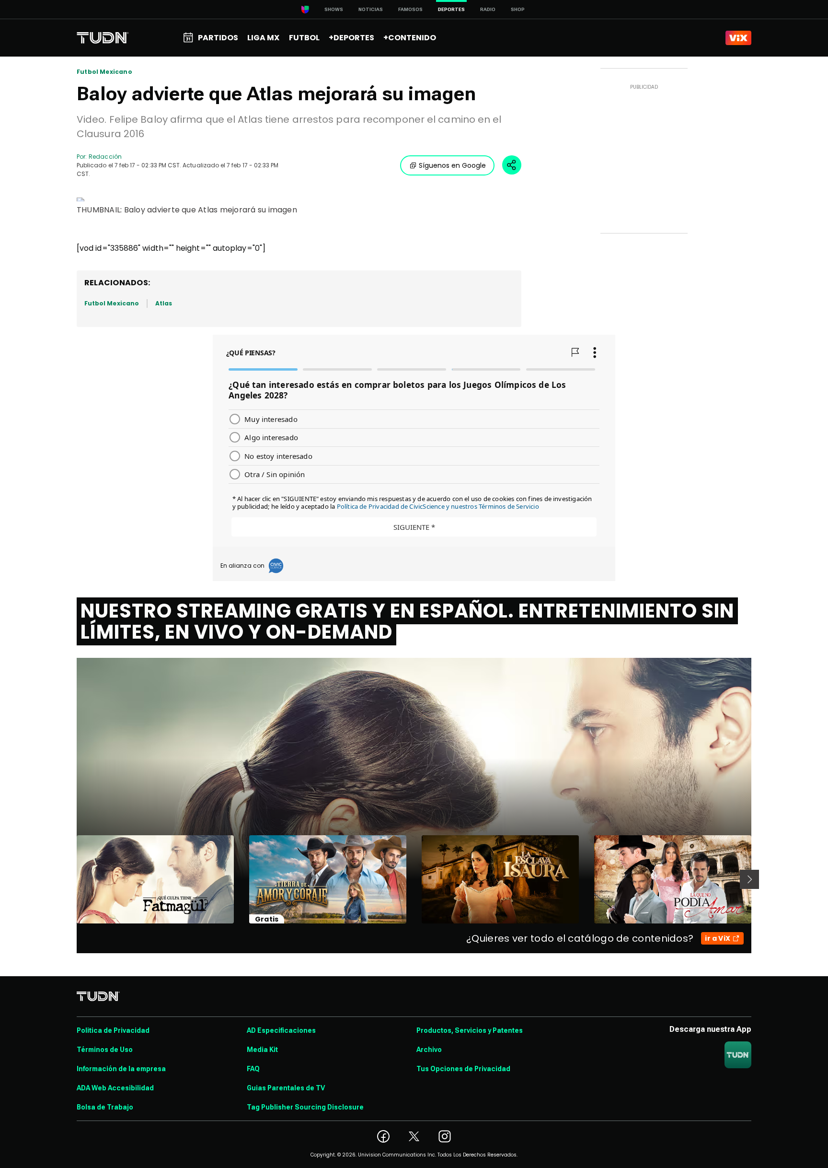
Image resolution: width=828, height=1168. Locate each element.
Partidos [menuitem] (218, 37)
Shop (518, 9)
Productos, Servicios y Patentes (469, 1030)
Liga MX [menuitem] (263, 37)
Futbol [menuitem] (304, 37)
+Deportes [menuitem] (351, 37)
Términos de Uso (105, 1049)
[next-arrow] (749, 879)
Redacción (105, 156)
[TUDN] (103, 38)
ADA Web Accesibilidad (115, 1088)
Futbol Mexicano (104, 72)
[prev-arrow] (70, 879)
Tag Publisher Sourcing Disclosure (305, 1107)
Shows (333, 9)
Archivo (429, 1049)
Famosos (410, 9)
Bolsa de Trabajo (105, 1107)
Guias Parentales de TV (286, 1088)
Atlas (163, 303)
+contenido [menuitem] (409, 37)
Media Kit (262, 1049)
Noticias (370, 9)
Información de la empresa (121, 1069)
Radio (487, 9)
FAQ (253, 1069)
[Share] (511, 165)
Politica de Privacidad (113, 1030)
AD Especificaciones (281, 1030)
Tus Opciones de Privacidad (463, 1069)
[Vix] (738, 38)
